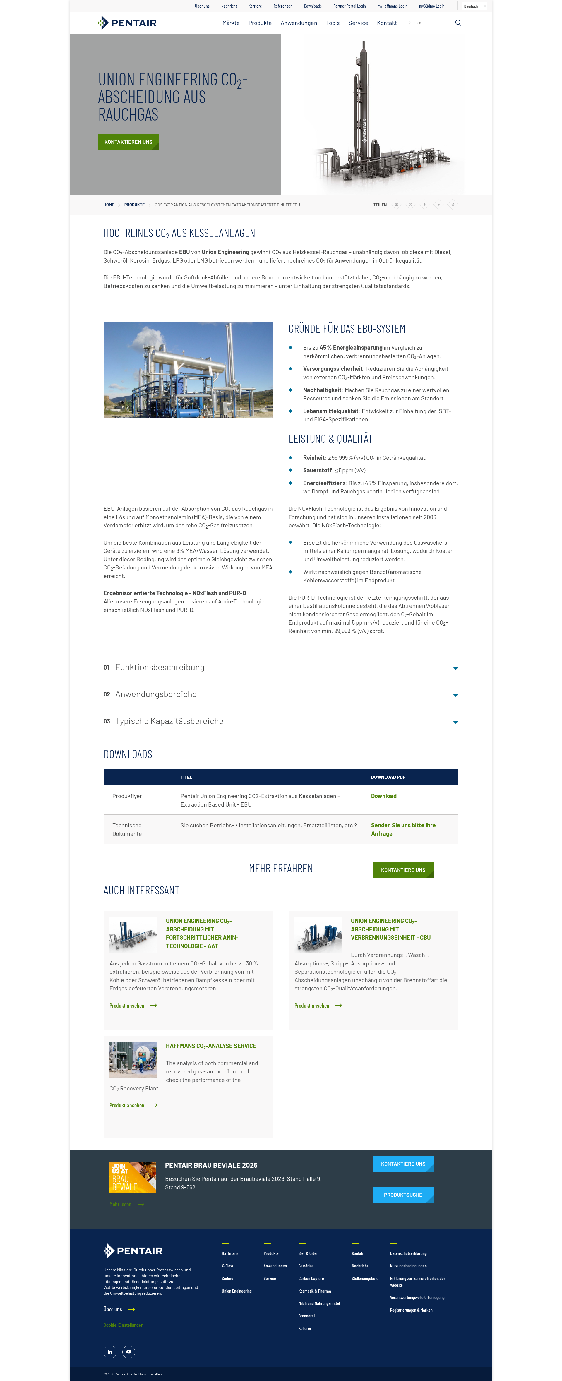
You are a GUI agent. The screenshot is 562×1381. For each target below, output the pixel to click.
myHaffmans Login (392, 5)
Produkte (260, 22)
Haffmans (230, 1253)
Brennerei (307, 1315)
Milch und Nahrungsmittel (319, 1303)
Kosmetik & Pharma (315, 1290)
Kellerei (305, 1328)
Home (109, 204)
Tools (333, 22)
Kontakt (387, 22)
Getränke (306, 1265)
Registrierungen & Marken (411, 1310)
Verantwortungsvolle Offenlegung (417, 1297)
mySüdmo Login (432, 5)
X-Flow (227, 1265)
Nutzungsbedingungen (408, 1265)
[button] (281, 668)
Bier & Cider (308, 1253)
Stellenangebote (365, 1278)
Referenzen (283, 5)
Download (384, 795)
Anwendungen (299, 22)
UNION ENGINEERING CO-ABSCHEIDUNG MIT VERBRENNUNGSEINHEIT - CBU (391, 929)
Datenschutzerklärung (408, 1253)
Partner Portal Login (349, 5)
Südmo (227, 1278)
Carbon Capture (311, 1278)
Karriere (255, 5)
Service (358, 22)
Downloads (313, 5)
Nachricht (229, 5)
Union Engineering (237, 1290)
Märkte (231, 22)
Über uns (202, 5)
